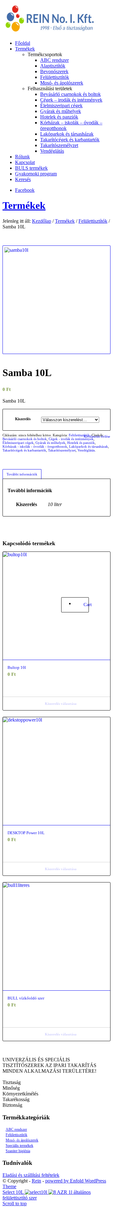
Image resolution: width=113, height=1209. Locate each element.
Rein (36, 1180)
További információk (22, 474)
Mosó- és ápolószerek (22, 1140)
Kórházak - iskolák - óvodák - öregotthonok (35, 446)
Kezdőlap (41, 221)
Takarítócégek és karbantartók (24, 450)
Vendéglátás (86, 450)
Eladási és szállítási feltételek (31, 1175)
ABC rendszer (16, 1129)
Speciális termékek (19, 1145)
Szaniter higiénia (18, 1151)
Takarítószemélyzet (62, 450)
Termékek (24, 205)
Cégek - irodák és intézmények (71, 439)
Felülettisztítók (92, 221)
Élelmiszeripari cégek (18, 443)
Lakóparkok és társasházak (88, 446)
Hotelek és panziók (81, 443)
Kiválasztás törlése (97, 436)
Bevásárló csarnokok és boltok (25, 439)
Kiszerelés (23, 419)
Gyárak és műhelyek (50, 443)
